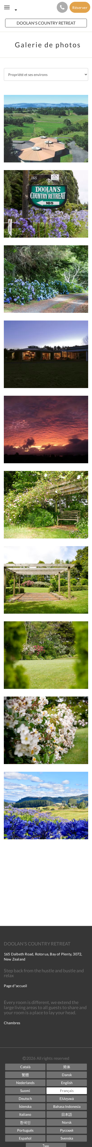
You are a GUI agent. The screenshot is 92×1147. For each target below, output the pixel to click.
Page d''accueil (15, 986)
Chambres (12, 1023)
